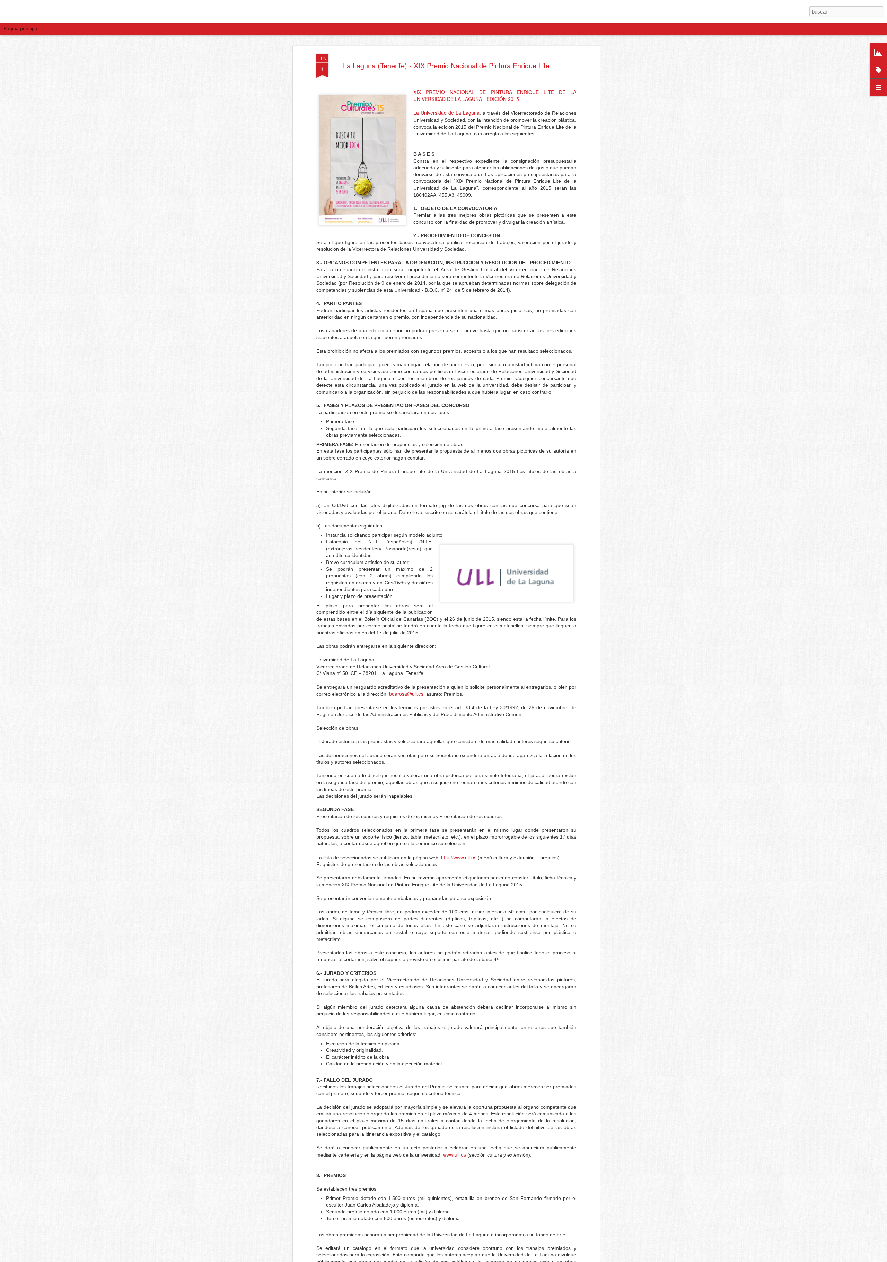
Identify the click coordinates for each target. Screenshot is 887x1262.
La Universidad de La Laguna (446, 112)
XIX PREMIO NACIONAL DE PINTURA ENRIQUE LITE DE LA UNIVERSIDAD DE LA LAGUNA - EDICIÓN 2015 (494, 95)
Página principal (20, 28)
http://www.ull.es (459, 857)
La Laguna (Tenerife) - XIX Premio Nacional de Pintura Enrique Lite (446, 65)
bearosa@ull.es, (407, 693)
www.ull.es (455, 1154)
